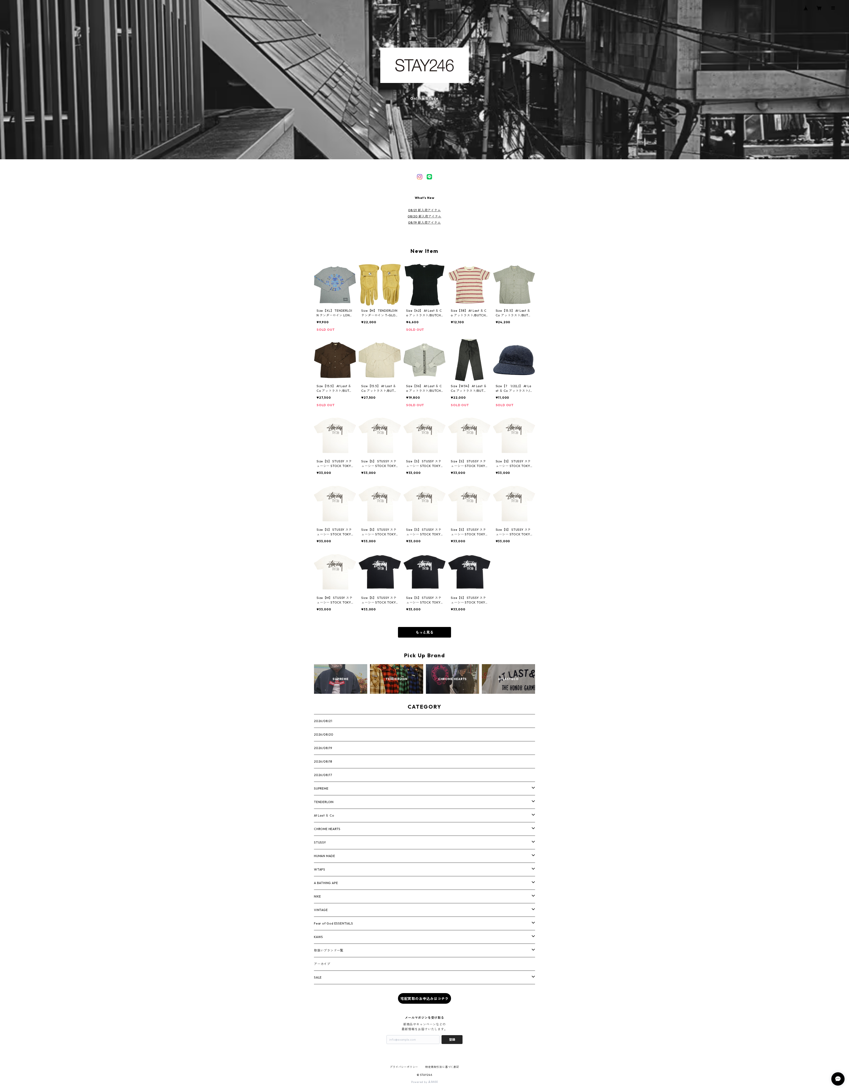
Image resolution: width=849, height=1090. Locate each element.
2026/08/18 (323, 761)
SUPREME (321, 788)
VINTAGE (321, 910)
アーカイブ (322, 964)
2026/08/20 (323, 734)
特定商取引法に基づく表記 (442, 1067)
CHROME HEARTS (327, 829)
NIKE (317, 896)
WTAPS (319, 869)
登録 (452, 1040)
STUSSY (320, 842)
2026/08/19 (323, 748)
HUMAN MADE (324, 856)
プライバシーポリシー (404, 1067)
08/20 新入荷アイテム (424, 216)
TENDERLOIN (324, 802)
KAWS (318, 937)
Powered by (419, 1082)
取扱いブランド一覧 (328, 950)
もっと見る (424, 632)
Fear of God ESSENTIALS (333, 923)
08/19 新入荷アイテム (424, 223)
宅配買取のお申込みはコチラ (424, 998)
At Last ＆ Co (324, 815)
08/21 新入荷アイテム (424, 210)
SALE (318, 977)
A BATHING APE (326, 883)
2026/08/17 (323, 775)
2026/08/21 (323, 721)
